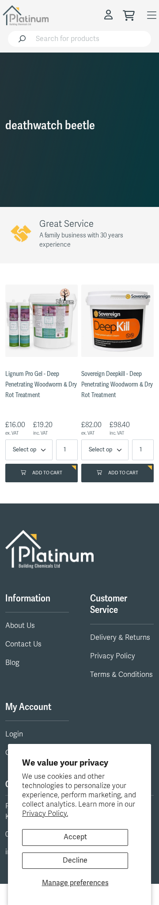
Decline (75, 860)
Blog (12, 662)
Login (14, 734)
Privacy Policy (112, 656)
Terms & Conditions (121, 674)
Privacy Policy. (45, 813)
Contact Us (23, 644)
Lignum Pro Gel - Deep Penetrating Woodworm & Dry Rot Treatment (41, 384)
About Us (20, 625)
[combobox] (90, 39)
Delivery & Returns (120, 637)
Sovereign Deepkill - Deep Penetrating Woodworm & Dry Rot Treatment (117, 384)
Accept (75, 837)
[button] (109, 15)
